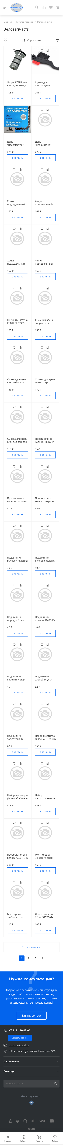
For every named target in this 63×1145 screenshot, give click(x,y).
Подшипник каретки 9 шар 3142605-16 (16, 679)
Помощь (9, 1071)
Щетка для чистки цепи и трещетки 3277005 (43, 87)
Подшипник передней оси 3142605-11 (15, 620)
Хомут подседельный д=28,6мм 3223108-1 (16, 265)
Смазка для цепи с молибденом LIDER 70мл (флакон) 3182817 (17, 384)
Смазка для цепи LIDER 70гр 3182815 (45, 382)
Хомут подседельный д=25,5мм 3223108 (44, 265)
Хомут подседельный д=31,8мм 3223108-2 (44, 206)
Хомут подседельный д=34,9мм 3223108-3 (16, 206)
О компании (11, 1061)
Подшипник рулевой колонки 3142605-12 (45, 560)
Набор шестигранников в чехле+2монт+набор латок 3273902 (47, 800)
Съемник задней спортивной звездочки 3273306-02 (45, 324)
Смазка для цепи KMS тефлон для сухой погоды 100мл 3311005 (17, 443)
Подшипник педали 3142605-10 (45, 620)
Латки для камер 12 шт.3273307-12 (45, 917)
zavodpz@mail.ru (19, 1045)
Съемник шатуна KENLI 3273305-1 (17, 321)
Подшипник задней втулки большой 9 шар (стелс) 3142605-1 (45, 681)
